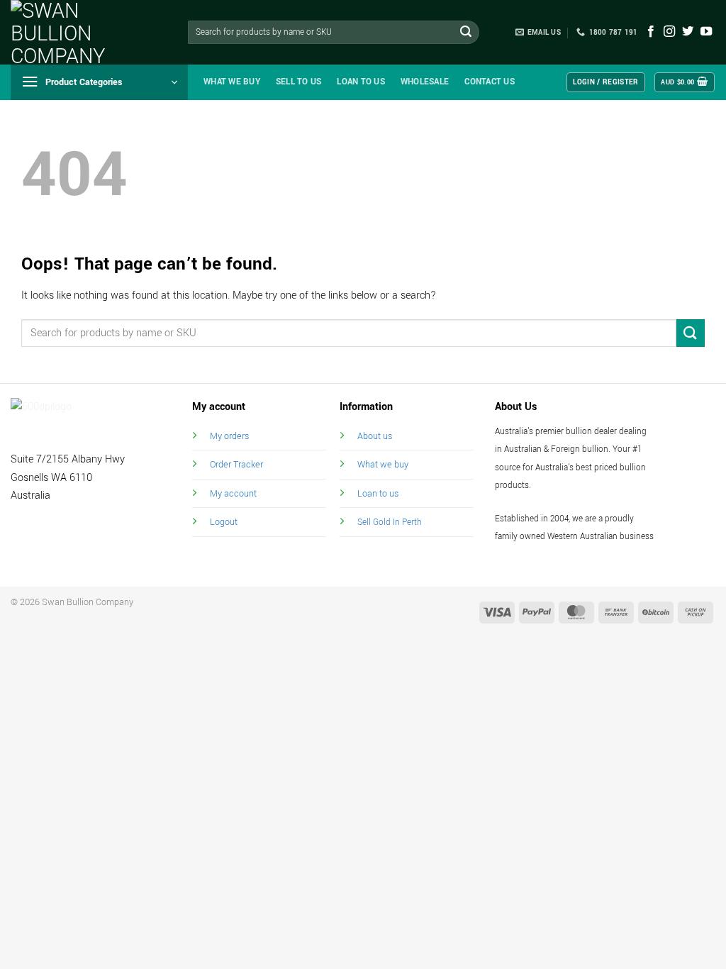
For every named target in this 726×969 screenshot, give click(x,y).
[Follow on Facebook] (651, 32)
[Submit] (466, 33)
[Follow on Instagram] (669, 32)
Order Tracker (236, 464)
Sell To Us (299, 82)
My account (233, 493)
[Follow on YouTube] (706, 32)
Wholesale (425, 82)
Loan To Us (361, 82)
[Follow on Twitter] (687, 32)
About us (374, 436)
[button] (99, 82)
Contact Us (489, 82)
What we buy (231, 82)
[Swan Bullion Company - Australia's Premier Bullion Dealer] (81, 32)
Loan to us (377, 493)
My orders (229, 436)
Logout (224, 521)
